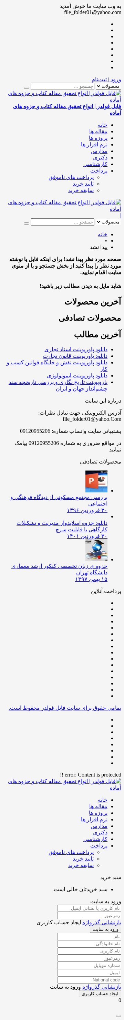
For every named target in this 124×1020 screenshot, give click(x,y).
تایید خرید (83, 184)
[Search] (26, 88)
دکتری (100, 157)
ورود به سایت (105, 929)
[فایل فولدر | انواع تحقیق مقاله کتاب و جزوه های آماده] (62, 209)
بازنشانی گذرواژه (101, 922)
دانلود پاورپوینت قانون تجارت (75, 356)
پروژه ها (98, 138)
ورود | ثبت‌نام (106, 79)
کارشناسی (95, 164)
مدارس (99, 151)
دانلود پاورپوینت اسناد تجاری (75, 349)
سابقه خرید (81, 190)
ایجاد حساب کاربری (100, 993)
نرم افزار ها (94, 144)
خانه (102, 125)
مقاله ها (98, 131)
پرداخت (98, 171)
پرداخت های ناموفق (71, 177)
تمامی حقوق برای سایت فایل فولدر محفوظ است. (65, 708)
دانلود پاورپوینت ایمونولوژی (77, 375)
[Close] (118, 1016)
